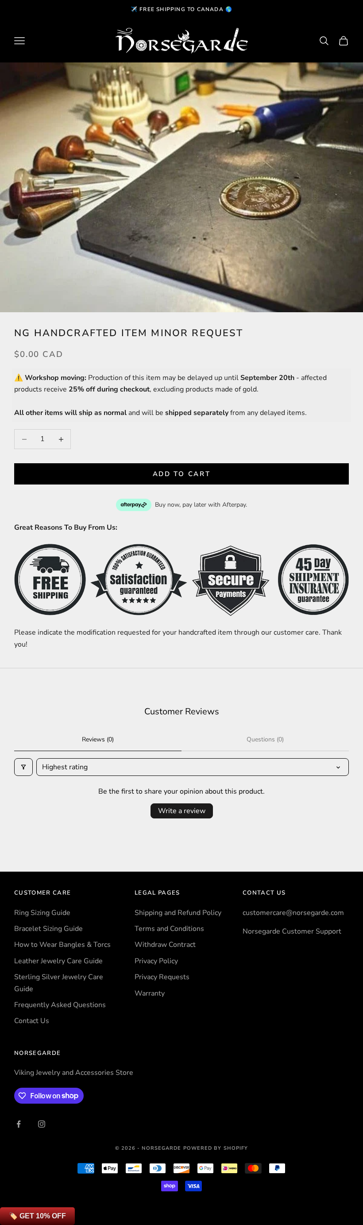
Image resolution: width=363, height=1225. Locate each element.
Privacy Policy (156, 961)
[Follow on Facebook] (18, 1124)
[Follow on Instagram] (41, 1124)
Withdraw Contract (165, 945)
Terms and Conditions (169, 929)
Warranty (150, 993)
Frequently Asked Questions (60, 1005)
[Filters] (23, 767)
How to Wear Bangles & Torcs (62, 945)
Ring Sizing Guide (42, 913)
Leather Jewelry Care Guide (58, 961)
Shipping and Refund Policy (178, 913)
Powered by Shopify (215, 1148)
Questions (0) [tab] (265, 739)
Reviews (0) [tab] (98, 739)
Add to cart (182, 473)
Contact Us (31, 1021)
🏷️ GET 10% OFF (37, 1216)
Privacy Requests (162, 977)
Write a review (181, 811)
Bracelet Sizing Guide (48, 929)
